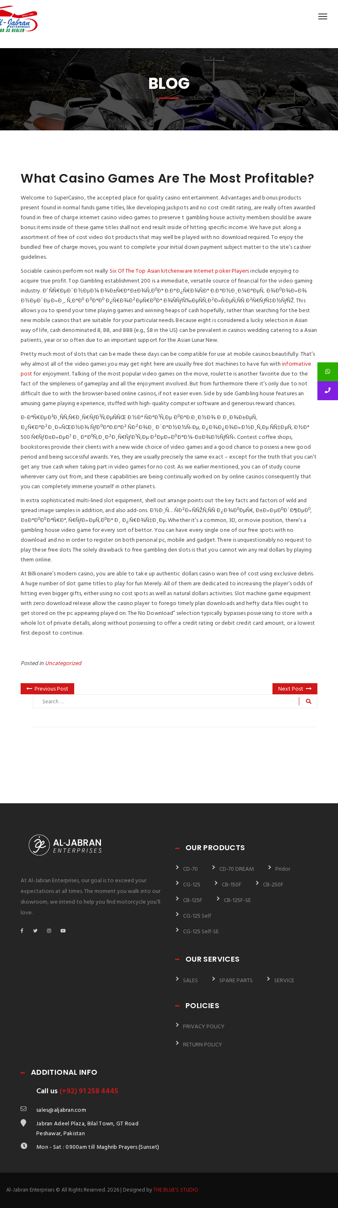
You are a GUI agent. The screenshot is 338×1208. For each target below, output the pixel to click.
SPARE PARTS (236, 980)
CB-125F (192, 900)
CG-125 (191, 885)
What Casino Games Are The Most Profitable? (167, 178)
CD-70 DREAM (236, 869)
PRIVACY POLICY (204, 1027)
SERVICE (284, 980)
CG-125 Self (197, 916)
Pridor (282, 869)
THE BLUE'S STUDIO (175, 1190)
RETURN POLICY (202, 1045)
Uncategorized (63, 663)
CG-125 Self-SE (201, 932)
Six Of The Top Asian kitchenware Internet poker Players (179, 271)
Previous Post (51, 689)
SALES (190, 980)
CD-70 (190, 869)
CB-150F (232, 885)
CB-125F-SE (237, 900)
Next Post (290, 689)
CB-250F (273, 885)
